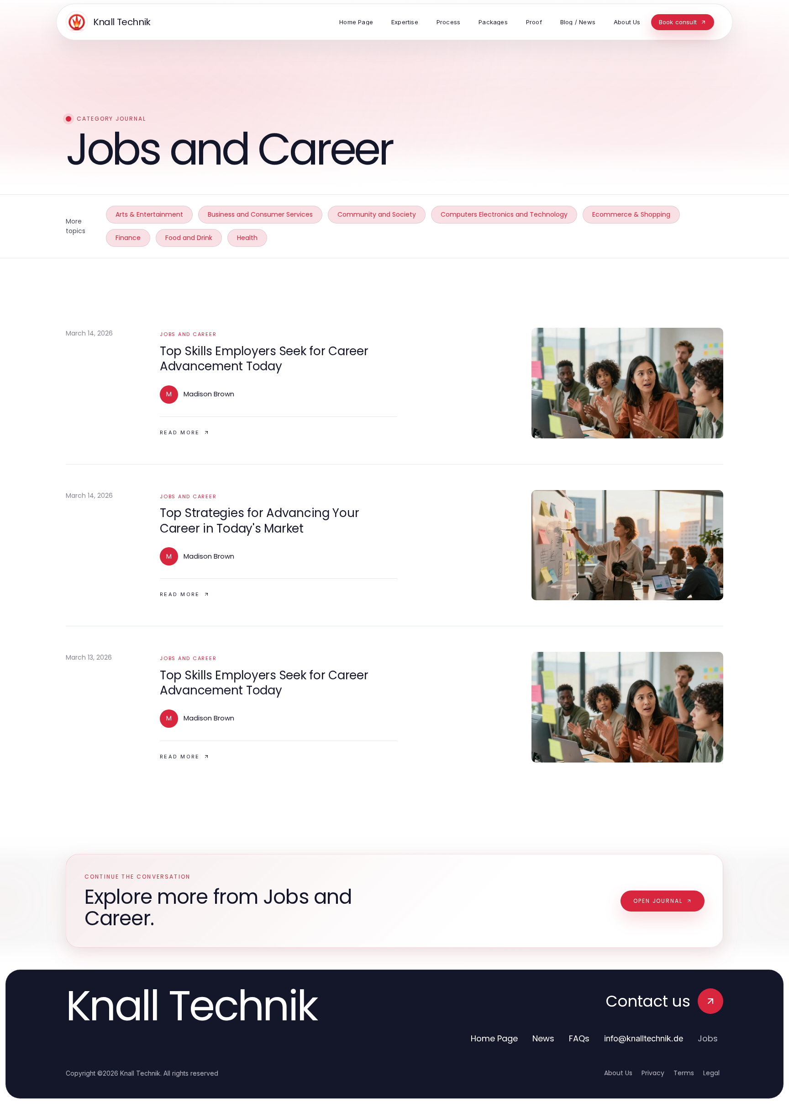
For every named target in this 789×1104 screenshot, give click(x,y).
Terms (683, 1072)
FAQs (579, 1038)
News (543, 1038)
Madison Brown (209, 394)
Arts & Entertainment (149, 214)
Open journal (658, 901)
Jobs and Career (188, 334)
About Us (618, 1072)
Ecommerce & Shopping (631, 214)
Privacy (653, 1072)
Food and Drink (188, 237)
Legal (711, 1072)
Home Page (494, 1038)
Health (247, 237)
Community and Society (376, 214)
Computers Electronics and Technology (504, 214)
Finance (128, 237)
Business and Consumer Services (260, 214)
